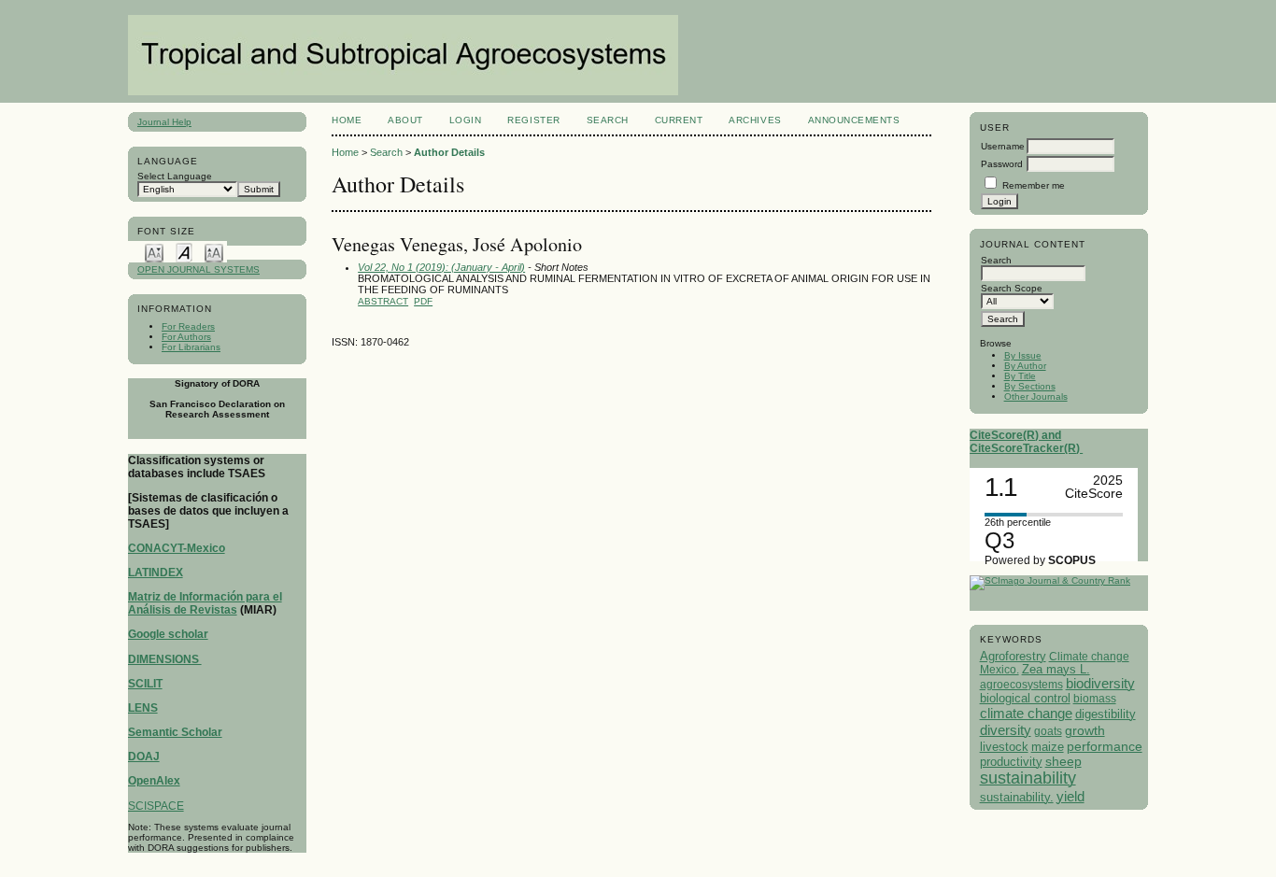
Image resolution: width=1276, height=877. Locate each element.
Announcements (854, 120)
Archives (755, 120)
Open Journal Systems (198, 269)
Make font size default (184, 251)
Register (533, 120)
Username (1003, 146)
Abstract (383, 301)
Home (347, 120)
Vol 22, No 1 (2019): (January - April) (441, 267)
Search (608, 120)
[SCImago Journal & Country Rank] (1050, 580)
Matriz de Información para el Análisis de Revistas (205, 603)
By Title (1020, 376)
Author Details (449, 152)
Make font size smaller (154, 251)
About (405, 120)
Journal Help (164, 122)
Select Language (174, 176)
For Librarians (191, 347)
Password (1002, 164)
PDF (423, 301)
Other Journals (1036, 396)
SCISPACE (156, 806)
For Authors (186, 337)
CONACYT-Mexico (176, 548)
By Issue (1023, 355)
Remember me (1033, 185)
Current (679, 120)
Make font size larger (214, 251)
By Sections (1030, 386)
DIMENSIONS (165, 659)
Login (465, 120)
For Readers (188, 326)
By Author (1025, 366)
